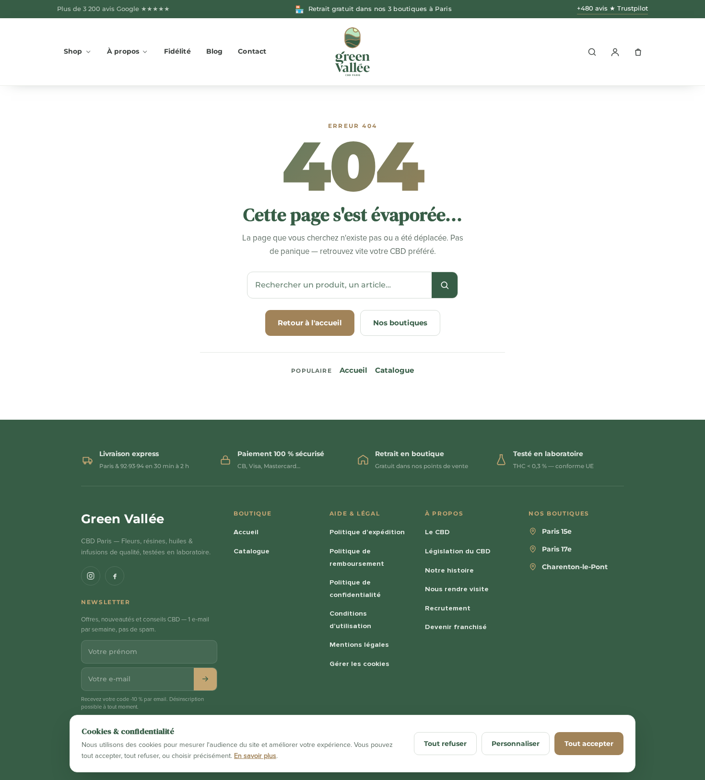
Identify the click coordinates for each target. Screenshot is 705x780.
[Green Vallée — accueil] (352, 51)
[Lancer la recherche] (445, 285)
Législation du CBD (458, 551)
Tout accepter (588, 743)
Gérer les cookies (359, 663)
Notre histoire (449, 570)
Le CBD (437, 532)
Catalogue (394, 370)
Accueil (353, 370)
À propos (123, 51)
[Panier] (638, 52)
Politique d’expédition (367, 532)
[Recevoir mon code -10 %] (205, 679)
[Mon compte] (615, 52)
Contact (252, 51)
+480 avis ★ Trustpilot (612, 8)
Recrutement (447, 608)
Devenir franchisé (456, 626)
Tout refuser (445, 743)
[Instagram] (90, 575)
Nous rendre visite (457, 589)
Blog (214, 51)
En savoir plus (255, 756)
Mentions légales (359, 644)
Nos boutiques (400, 322)
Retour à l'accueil (310, 322)
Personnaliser (516, 743)
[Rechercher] (592, 52)
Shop (73, 51)
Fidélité (177, 51)
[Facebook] (114, 575)
